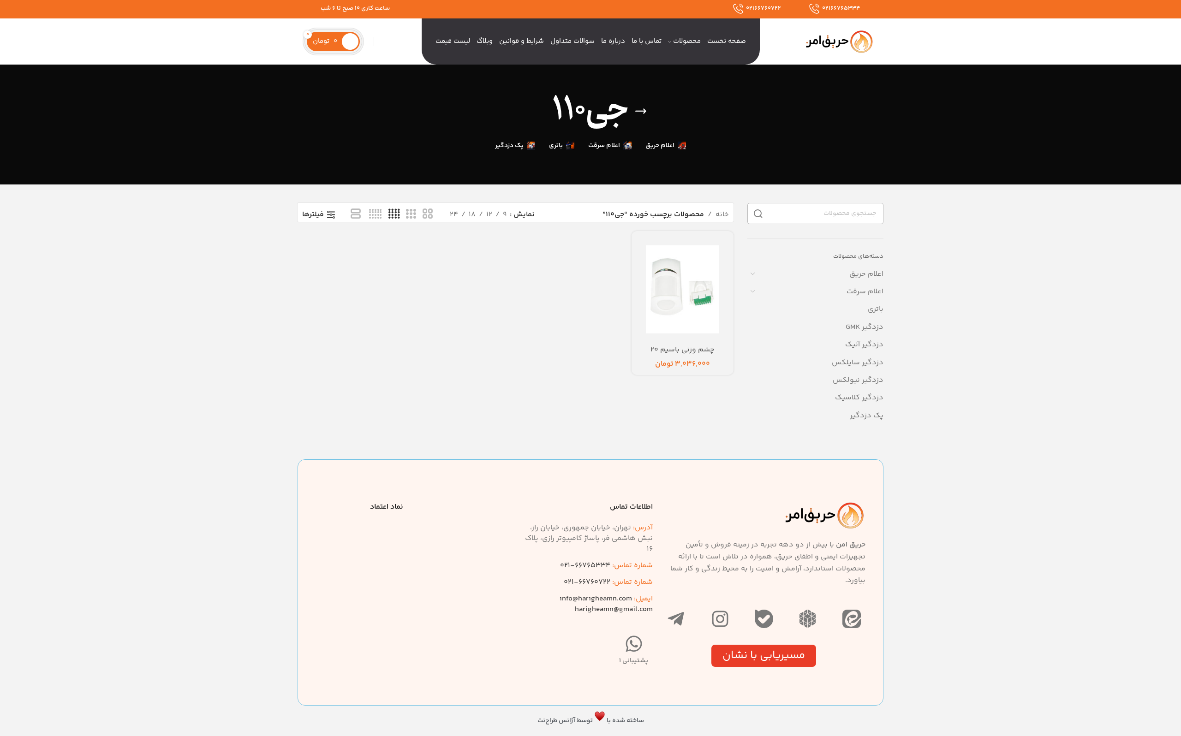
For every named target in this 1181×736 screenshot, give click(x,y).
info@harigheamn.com (596, 599)
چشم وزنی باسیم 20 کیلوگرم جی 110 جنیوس (682, 355)
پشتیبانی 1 (633, 661)
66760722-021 (608, 582)
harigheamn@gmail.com (614, 609)
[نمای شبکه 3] (411, 215)
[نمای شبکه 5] (375, 215)
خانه (722, 214)
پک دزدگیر (866, 415)
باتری (875, 309)
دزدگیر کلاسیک (859, 398)
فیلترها (313, 214)
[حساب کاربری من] (369, 41)
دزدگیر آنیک (864, 344)
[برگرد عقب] (640, 111)
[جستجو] (378, 41)
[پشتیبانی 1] (634, 644)
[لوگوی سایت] (839, 41)
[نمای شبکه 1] (356, 215)
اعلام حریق (866, 274)
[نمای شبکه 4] (394, 215)
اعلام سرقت (865, 291)
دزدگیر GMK (864, 327)
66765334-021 (606, 565)
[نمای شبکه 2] (428, 215)
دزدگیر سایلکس (857, 362)
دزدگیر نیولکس (858, 380)
